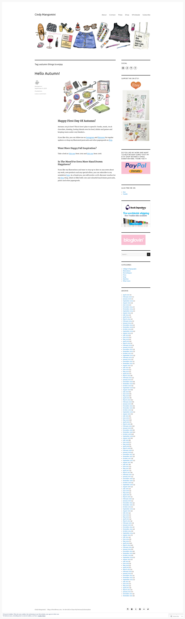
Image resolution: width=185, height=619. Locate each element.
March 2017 (126, 472)
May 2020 (126, 396)
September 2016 (128, 485)
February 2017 (127, 474)
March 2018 (126, 448)
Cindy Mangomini (45, 14)
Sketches (126, 279)
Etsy (110, 140)
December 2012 (127, 575)
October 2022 (127, 353)
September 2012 (128, 579)
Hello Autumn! (47, 73)
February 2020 (127, 402)
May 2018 (126, 444)
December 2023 (127, 325)
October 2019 (127, 410)
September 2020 (128, 388)
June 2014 (126, 539)
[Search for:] (134, 254)
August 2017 (126, 462)
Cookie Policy (41, 616)
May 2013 (126, 565)
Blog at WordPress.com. (54, 609)
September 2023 (128, 331)
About (104, 15)
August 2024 (127, 313)
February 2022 (127, 357)
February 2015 (127, 523)
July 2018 (125, 440)
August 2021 (126, 365)
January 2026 (127, 299)
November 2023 (128, 327)
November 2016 (128, 480)
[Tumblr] (135, 609)
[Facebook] (131, 609)
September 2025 (128, 301)
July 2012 (125, 581)
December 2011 (127, 594)
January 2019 (127, 428)
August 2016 (127, 487)
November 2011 (127, 596)
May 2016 (126, 493)
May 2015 (126, 517)
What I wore (126, 281)
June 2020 (126, 394)
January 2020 (127, 404)
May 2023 (126, 339)
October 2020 (127, 386)
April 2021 (126, 373)
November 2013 (127, 553)
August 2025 (127, 303)
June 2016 (126, 491)
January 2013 (127, 573)
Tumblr (125, 194)
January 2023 (127, 347)
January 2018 (127, 452)
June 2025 (126, 305)
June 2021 (126, 369)
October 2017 (127, 458)
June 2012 (126, 583)
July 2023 (126, 335)
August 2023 (127, 333)
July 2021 (125, 367)
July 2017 (125, 464)
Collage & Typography (129, 269)
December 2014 (127, 527)
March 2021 (126, 375)
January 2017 (127, 476)
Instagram (90, 137)
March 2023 (126, 343)
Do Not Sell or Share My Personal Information (77, 609)
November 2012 (127, 577)
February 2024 (127, 321)
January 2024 (127, 323)
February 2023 (127, 345)
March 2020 (126, 400)
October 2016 (127, 483)
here (68, 175)
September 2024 (128, 311)
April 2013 (126, 567)
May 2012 (126, 585)
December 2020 (128, 382)
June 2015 (126, 515)
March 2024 (126, 319)
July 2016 (126, 489)
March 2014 (126, 545)
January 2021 (127, 380)
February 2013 (127, 571)
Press (120, 15)
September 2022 (128, 355)
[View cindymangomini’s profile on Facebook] (123, 68)
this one (72, 154)
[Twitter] (148, 609)
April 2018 (126, 446)
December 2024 (128, 307)
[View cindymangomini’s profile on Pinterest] (135, 68)
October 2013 (127, 555)
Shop (127, 15)
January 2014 (127, 549)
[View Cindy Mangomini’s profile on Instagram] (131, 68)
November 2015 (127, 505)
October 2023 (127, 329)
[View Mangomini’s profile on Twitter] (127, 68)
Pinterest (101, 137)
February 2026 (127, 297)
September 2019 (128, 412)
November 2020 (128, 384)
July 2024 (126, 315)
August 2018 (126, 438)
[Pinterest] (140, 609)
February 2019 (127, 426)
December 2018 (127, 430)
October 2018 (127, 434)
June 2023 (126, 337)
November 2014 (127, 529)
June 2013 (126, 563)
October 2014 (127, 531)
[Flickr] (144, 609)
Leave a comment (40, 94)
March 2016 (126, 497)
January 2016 (127, 501)
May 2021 (126, 371)
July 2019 (126, 416)
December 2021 (127, 361)
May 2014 (126, 541)
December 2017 (127, 454)
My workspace (127, 273)
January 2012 (127, 592)
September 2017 (128, 460)
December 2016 (127, 478)
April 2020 (126, 398)
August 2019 (127, 414)
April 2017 (126, 470)
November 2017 (127, 456)
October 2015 (127, 507)
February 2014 (127, 547)
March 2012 (126, 590)
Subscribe (146, 15)
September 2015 (128, 509)
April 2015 (126, 519)
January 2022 (127, 359)
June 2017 (126, 466)
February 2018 (127, 450)
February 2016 (127, 499)
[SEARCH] (148, 254)
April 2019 (126, 422)
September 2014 (128, 533)
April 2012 (126, 588)
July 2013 (125, 561)
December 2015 (127, 503)
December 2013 (127, 551)
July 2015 (125, 513)
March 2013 (126, 569)
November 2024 (128, 309)
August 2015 (126, 511)
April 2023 (126, 341)
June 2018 (126, 442)
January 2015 (127, 525)
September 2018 (128, 436)
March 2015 (126, 521)
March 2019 (126, 424)
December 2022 (128, 349)
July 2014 (125, 537)
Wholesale (136, 15)
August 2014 (126, 535)
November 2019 (128, 408)
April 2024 (126, 317)
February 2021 (127, 377)
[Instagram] (127, 609)
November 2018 (127, 432)
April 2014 (126, 543)
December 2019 (127, 406)
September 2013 (128, 557)
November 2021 (127, 363)
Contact (112, 15)
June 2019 (126, 418)
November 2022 (128, 351)
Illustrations (38, 91)
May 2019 (126, 420)
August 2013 (126, 559)
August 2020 (127, 390)
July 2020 (126, 392)
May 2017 (126, 468)
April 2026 (126, 295)
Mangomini (38, 86)
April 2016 (126, 495)
